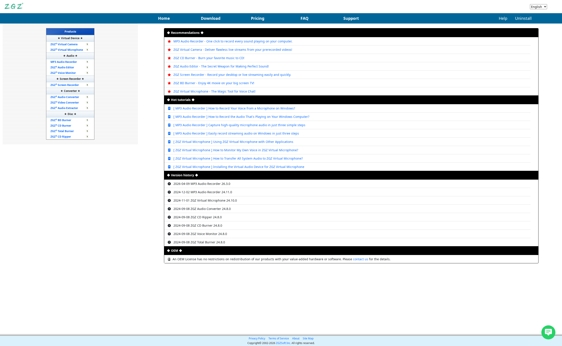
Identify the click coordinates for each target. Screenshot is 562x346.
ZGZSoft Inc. (283, 343)
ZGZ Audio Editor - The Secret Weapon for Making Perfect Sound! (221, 66)
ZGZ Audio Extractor (64, 108)
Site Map (308, 338)
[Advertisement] (351, 299)
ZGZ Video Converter (64, 102)
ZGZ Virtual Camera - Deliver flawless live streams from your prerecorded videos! (232, 49)
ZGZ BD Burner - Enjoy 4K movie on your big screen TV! (213, 83)
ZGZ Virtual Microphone (66, 50)
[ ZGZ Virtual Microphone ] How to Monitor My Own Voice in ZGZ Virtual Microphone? (235, 150)
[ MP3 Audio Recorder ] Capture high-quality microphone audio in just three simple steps (239, 125)
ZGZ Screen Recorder (64, 85)
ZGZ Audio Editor (62, 67)
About (295, 338)
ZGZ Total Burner (62, 131)
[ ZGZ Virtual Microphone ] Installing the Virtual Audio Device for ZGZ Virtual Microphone (238, 167)
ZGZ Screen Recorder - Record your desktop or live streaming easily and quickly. (232, 75)
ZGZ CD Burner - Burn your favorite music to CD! (208, 58)
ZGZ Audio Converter (64, 97)
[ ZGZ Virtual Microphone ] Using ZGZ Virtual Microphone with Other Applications (233, 142)
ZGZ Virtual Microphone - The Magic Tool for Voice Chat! (214, 91)
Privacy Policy (257, 338)
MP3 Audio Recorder (63, 62)
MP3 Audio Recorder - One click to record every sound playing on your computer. (232, 41)
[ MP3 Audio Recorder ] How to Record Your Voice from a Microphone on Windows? (234, 108)
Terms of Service (278, 338)
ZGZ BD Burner (60, 120)
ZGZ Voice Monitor (63, 73)
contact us (361, 259)
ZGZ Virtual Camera (63, 44)
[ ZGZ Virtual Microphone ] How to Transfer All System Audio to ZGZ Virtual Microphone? (238, 158)
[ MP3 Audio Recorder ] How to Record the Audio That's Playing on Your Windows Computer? (241, 117)
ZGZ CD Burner (60, 125)
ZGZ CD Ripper (60, 136)
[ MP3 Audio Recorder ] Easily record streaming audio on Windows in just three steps (236, 133)
